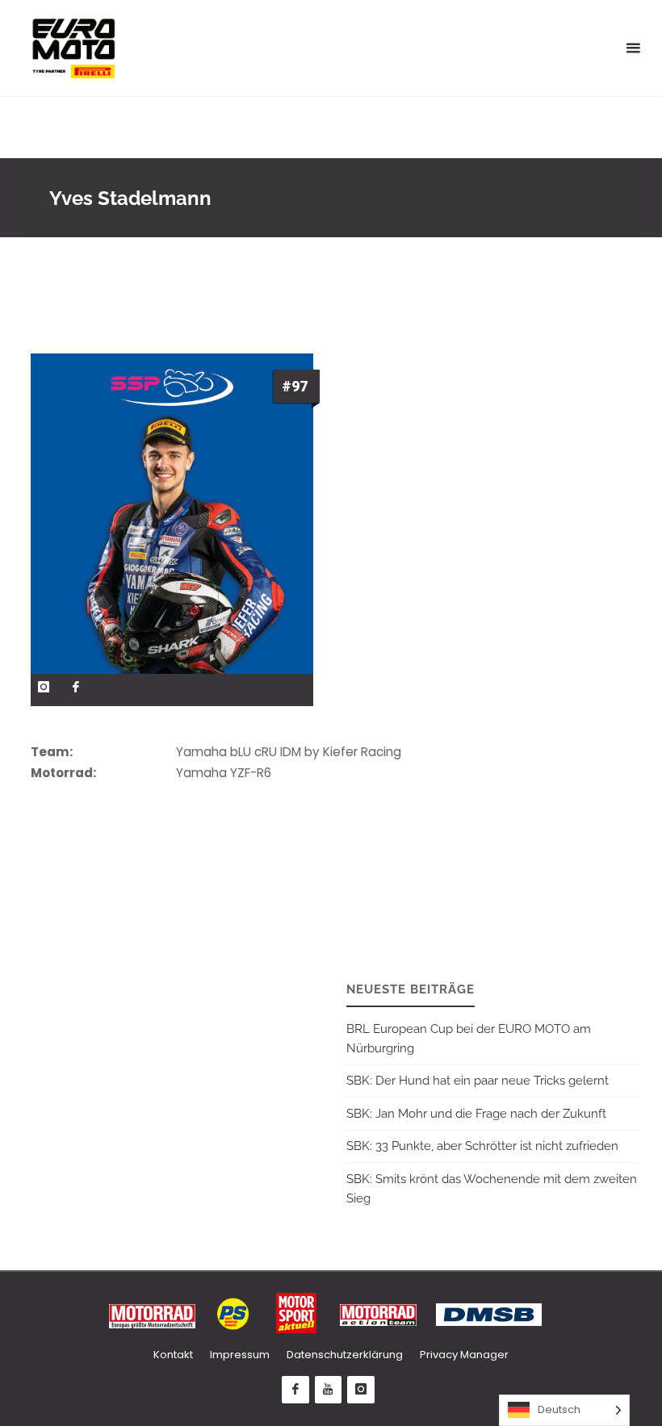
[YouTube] (328, 1389)
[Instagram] (361, 1389)
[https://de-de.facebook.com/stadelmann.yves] (76, 687)
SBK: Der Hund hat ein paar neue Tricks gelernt (477, 1080)
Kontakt (173, 1354)
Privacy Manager (464, 1354)
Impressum (240, 1354)
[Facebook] (295, 1389)
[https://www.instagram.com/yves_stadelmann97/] (44, 687)
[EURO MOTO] (73, 48)
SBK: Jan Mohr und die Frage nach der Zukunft (476, 1113)
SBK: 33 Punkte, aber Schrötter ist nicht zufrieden (482, 1146)
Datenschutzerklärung (345, 1354)
